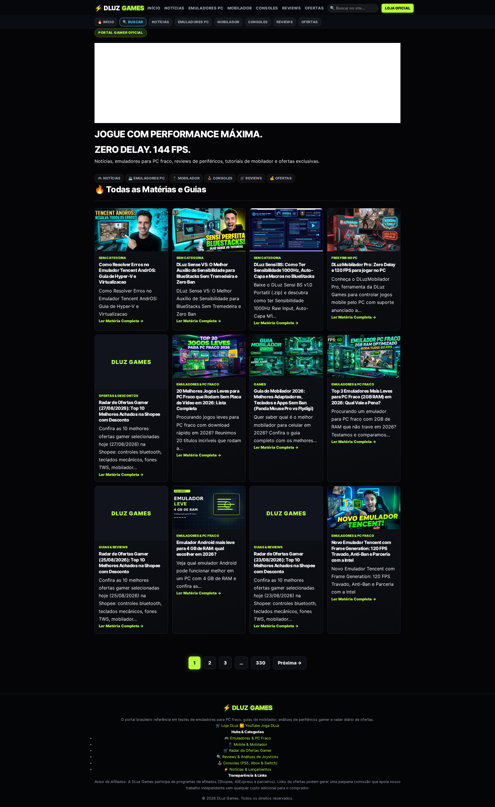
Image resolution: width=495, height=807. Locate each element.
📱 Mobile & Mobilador (247, 744)
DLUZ (119, 8)
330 (260, 663)
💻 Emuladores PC (146, 178)
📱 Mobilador (186, 178)
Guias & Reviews (113, 547)
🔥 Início (106, 22)
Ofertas (314, 8)
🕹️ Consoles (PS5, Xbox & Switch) (247, 763)
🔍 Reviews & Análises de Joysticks (247, 757)
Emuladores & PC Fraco (197, 384)
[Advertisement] (247, 83)
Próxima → (290, 663)
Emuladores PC (205, 8)
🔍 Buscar (133, 22)
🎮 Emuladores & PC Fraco (247, 738)
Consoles (267, 8)
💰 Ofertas (281, 178)
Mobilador (239, 8)
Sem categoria (112, 258)
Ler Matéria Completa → (121, 321)
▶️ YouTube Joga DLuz (259, 725)
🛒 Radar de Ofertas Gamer (247, 750)
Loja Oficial (397, 8)
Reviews (291, 8)
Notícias (174, 8)
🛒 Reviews (251, 178)
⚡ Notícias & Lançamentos (247, 769)
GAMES (260, 384)
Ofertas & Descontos (118, 396)
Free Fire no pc (344, 258)
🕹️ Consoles (220, 178)
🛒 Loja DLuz (227, 725)
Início (154, 8)
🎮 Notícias (109, 178)
